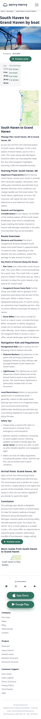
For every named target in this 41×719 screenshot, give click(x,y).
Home (3, 11)
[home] (18, 5)
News (4, 621)
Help (4, 693)
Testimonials (7, 629)
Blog (4, 625)
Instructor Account (10, 662)
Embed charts (8, 654)
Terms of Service (9, 681)
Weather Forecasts (10, 658)
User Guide (6, 674)
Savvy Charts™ (8, 650)
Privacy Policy (8, 685)
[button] (36, 5)
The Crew (6, 617)
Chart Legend (7, 678)
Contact (5, 632)
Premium (6, 646)
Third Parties (7, 689)
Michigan (10, 11)
